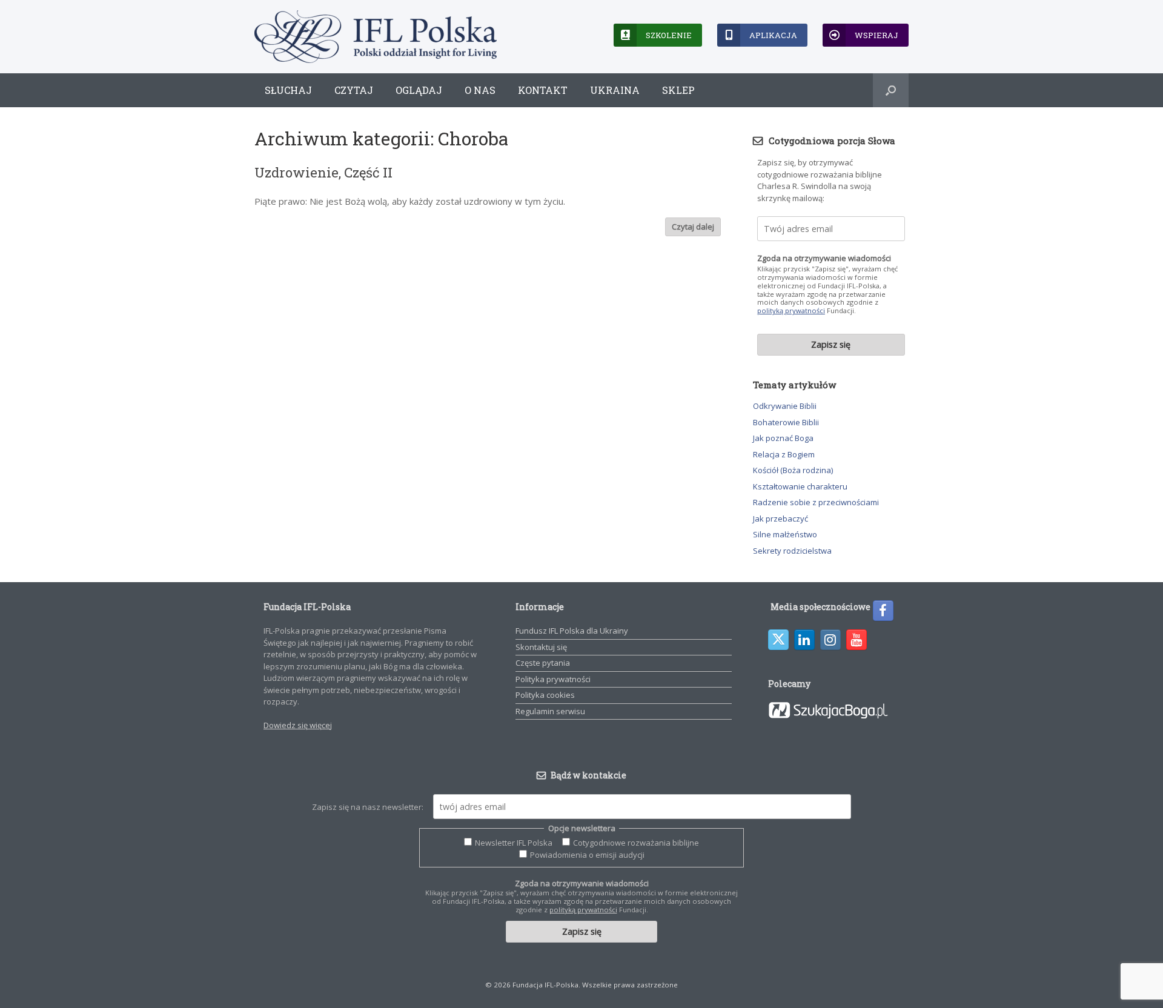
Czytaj (353, 90)
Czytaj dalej (693, 226)
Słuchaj (288, 90)
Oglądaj (419, 90)
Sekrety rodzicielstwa (792, 550)
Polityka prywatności (553, 679)
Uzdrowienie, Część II (323, 172)
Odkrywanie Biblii (785, 405)
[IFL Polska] (375, 36)
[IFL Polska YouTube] (856, 639)
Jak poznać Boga (783, 438)
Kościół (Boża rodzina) (793, 470)
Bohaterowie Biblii (786, 422)
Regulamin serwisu (550, 711)
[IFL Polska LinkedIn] (804, 639)
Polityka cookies (545, 694)
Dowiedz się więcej (297, 725)
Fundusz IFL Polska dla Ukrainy (571, 630)
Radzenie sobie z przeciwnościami (816, 502)
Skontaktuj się (541, 647)
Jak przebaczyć (780, 518)
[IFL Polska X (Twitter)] (778, 639)
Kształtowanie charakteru (800, 486)
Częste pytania (542, 662)
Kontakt (543, 90)
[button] (891, 90)
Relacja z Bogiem (784, 454)
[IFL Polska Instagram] (830, 639)
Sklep (678, 90)
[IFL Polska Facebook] (883, 610)
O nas (480, 90)
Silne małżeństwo (785, 534)
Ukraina (615, 90)
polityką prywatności (791, 310)
